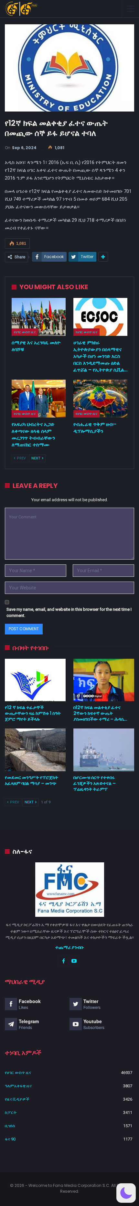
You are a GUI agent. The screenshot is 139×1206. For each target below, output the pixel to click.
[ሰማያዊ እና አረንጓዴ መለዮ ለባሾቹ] (39, 317)
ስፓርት (10, 1112)
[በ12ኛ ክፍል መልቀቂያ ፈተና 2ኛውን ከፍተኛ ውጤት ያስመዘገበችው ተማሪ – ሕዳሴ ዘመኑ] (103, 680)
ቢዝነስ (10, 1125)
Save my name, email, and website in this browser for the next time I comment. (69, 612)
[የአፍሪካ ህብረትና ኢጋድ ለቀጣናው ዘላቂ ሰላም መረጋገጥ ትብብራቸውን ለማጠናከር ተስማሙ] (39, 399)
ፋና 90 (10, 1139)
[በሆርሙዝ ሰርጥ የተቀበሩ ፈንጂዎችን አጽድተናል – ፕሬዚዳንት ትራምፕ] (103, 749)
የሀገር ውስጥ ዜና (25, 332)
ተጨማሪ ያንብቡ (69, 947)
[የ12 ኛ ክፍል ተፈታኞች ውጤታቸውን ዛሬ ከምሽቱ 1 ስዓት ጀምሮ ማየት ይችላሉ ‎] (35, 680)
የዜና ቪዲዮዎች (17, 1099)
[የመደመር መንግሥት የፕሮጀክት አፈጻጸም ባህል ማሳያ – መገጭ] (35, 749)
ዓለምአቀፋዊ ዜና (18, 1085)
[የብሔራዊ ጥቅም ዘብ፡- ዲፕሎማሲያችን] (100, 399)
